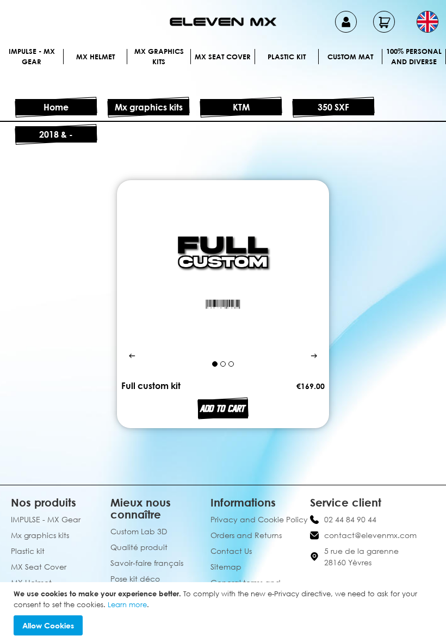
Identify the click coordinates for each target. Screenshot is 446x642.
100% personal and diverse (414, 56)
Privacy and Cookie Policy (259, 519)
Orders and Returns (246, 535)
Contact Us (231, 550)
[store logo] (223, 22)
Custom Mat (350, 56)
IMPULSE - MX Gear (32, 56)
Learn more (127, 604)
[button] (427, 22)
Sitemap (225, 566)
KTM (241, 107)
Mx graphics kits (159, 56)
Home (56, 107)
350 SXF (333, 107)
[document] (224, 612)
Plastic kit (287, 56)
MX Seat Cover (223, 56)
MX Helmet (95, 56)
